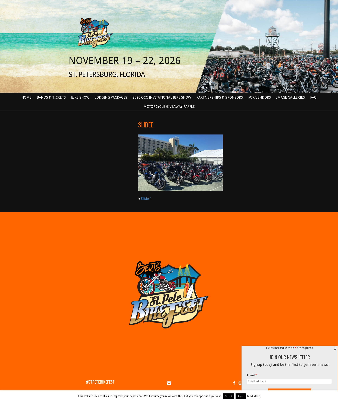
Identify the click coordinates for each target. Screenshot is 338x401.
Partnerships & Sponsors (219, 97)
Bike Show (80, 97)
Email (252, 375)
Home (26, 97)
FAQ (313, 97)
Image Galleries (290, 97)
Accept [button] (228, 396)
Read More (253, 396)
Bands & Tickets (51, 97)
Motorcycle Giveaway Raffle (169, 106)
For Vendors (259, 97)
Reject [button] (241, 396)
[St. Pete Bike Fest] (95, 32)
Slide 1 (146, 198)
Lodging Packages (111, 97)
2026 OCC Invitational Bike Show (162, 97)
